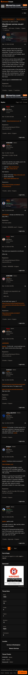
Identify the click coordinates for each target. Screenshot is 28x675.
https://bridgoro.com (7, 464)
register (4, 558)
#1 (25, 44)
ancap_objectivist (11, 413)
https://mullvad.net (14, 167)
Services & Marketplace (8, 19)
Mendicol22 (5, 662)
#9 (25, 423)
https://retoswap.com (19, 175)
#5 (25, 246)
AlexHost (4, 427)
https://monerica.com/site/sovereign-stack (13, 384)
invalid (15, 433)
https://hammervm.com (13, 121)
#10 (25, 456)
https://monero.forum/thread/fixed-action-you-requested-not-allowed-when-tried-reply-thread (13, 305)
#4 (25, 210)
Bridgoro (8, 446)
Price (15, 673)
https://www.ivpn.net (12, 168)
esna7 (8, 506)
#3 (2, 157)
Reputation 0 (9, 109)
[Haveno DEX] (14, 575)
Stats (11, 673)
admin (8, 34)
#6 (25, 286)
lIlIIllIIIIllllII (9, 142)
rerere (3, 659)
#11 (25, 517)
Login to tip (21, 137)
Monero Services (21, 19)
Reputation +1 (9, 37)
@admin (4, 346)
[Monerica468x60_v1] (14, 6)
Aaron (8, 106)
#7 (25, 338)
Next (15, 548)
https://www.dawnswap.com (11, 178)
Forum (2, 673)
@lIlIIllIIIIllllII (5, 214)
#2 (25, 116)
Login (20, 556)
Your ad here (24, 9)
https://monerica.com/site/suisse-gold (12, 389)
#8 (25, 380)
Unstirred (9, 370)
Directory (7, 673)
